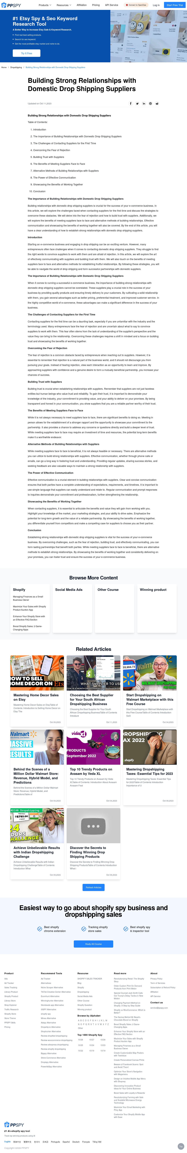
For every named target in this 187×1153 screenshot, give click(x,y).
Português (55, 1141)
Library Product (11, 991)
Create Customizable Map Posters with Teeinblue (129, 1054)
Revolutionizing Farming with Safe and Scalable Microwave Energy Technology (128, 1100)
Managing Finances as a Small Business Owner (28, 598)
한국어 (37, 1141)
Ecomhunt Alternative (50, 996)
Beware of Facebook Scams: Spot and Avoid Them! (128, 1065)
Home (4, 67)
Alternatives (46, 983)
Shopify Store (10, 1013)
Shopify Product (11, 996)
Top (181, 1146)
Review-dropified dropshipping (54, 1035)
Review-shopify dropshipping (53, 1049)
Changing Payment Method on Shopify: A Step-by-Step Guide (127, 1004)
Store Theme (10, 1018)
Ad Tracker (9, 983)
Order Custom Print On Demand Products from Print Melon (128, 987)
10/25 (80, 1045)
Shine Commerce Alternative (53, 1057)
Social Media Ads (84, 996)
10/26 (102, 1039)
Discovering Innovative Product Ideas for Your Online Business (127, 1087)
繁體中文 (27, 1141)
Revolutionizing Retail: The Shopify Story (129, 980)
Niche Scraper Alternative (52, 987)
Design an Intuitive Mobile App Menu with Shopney (130, 1080)
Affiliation (154, 991)
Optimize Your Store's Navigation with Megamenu (128, 1073)
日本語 (45, 1141)
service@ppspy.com (159, 1007)
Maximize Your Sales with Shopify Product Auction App (29, 608)
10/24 (91, 1045)
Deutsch (76, 1141)
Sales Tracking (10, 987)
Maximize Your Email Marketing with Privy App (129, 1108)
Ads (6, 978)
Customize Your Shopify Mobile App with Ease (129, 1115)
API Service (111, 5)
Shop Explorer (10, 1005)
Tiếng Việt (97, 1141)
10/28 (80, 1039)
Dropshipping (16, 67)
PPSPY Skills (9, 1022)
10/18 (102, 1050)
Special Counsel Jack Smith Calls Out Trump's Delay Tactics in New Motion (128, 996)
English (7, 1142)
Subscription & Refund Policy (162, 987)
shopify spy (46, 1013)
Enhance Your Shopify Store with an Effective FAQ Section (29, 618)
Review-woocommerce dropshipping (56, 1040)
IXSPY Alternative (48, 1009)
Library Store (10, 1000)
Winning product (84, 1009)
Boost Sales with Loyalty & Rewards (129, 1092)
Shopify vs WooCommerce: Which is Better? (129, 1011)
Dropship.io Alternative (51, 1027)
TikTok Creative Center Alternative (56, 991)
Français (86, 1141)
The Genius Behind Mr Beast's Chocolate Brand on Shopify (127, 1018)
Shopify (80, 987)
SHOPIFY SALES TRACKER (89, 978)
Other (80, 1028)
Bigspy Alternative (48, 1053)
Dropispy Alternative (49, 1062)
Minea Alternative (48, 1018)
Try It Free (26, 53)
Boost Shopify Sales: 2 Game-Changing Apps (27, 628)
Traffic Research (11, 1009)
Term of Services (157, 983)
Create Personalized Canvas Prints (129, 1060)
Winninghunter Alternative (52, 1000)
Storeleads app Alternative (52, 1005)
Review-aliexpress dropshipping (54, 1044)
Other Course (83, 1000)
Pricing (96, 5)
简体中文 (17, 1141)
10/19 (91, 1050)
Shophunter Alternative (51, 1031)
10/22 (80, 1050)
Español (66, 1141)
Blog (79, 983)
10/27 (91, 1039)
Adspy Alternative (48, 1022)
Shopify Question (84, 1005)
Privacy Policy (156, 978)
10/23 (102, 1045)
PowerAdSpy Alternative (51, 1066)
